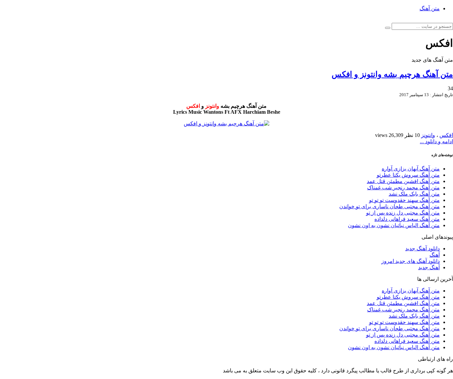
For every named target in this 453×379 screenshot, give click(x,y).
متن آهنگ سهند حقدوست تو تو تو (404, 200)
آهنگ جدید (429, 267)
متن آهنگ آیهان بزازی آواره (411, 168)
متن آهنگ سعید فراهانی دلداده (407, 219)
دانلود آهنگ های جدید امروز (410, 261)
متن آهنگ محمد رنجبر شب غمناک (403, 187)
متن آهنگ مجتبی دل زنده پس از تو (403, 213)
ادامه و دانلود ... (436, 141)
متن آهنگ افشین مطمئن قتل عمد (403, 181)
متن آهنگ (430, 8)
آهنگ (434, 255)
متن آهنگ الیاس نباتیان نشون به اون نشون (394, 225)
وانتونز (428, 135)
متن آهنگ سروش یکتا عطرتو (408, 175)
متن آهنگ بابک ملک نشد (414, 194)
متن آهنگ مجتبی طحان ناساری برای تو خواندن (389, 206)
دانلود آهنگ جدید (422, 248)
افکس (446, 135)
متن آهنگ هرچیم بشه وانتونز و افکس (392, 74)
